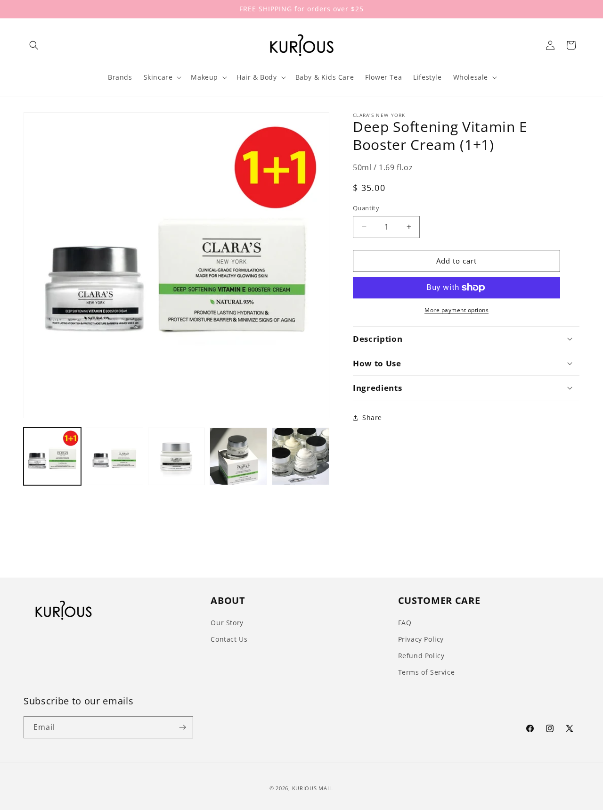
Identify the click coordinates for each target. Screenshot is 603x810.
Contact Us (229, 639)
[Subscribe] (182, 727)
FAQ (405, 622)
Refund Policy (421, 655)
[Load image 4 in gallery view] (238, 456)
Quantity (366, 208)
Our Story (227, 622)
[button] (34, 45)
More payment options (456, 310)
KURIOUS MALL (313, 788)
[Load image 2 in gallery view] (114, 456)
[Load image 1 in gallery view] (52, 456)
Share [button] (372, 417)
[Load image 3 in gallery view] (176, 456)
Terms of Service (426, 672)
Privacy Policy (421, 639)
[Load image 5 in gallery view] (300, 456)
